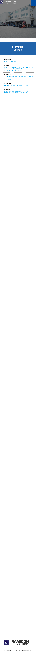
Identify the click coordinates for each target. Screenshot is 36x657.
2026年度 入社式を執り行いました (16, 85)
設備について (16, 423)
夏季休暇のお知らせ (11, 61)
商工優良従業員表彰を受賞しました (16, 92)
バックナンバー (24, 103)
